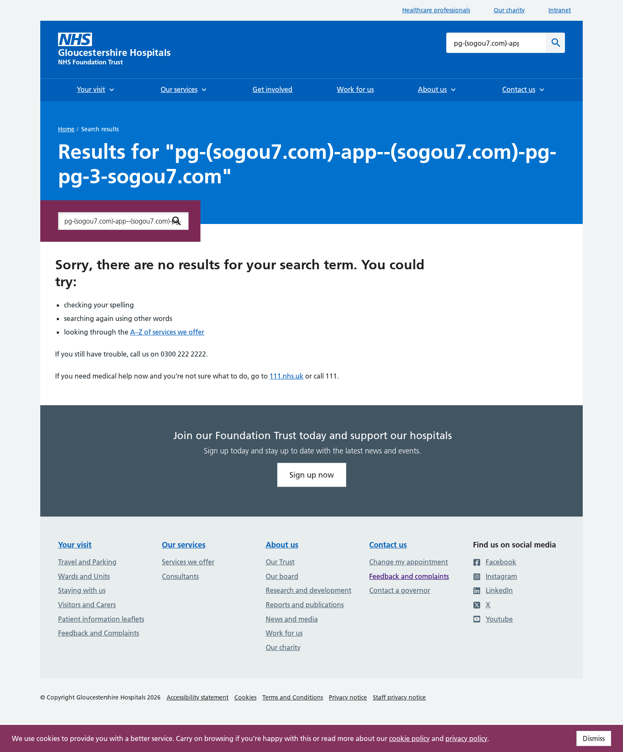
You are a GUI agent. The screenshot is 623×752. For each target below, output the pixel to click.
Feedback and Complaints (98, 633)
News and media (292, 619)
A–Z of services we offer (167, 332)
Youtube (499, 619)
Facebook (501, 562)
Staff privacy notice (399, 697)
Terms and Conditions (292, 697)
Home (66, 129)
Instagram (501, 576)
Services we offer (188, 562)
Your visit (75, 545)
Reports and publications (305, 604)
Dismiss (594, 738)
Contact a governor (399, 590)
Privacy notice (348, 697)
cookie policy (409, 738)
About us (282, 545)
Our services (184, 545)
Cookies (245, 697)
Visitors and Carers (87, 604)
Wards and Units (84, 576)
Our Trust (280, 562)
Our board (282, 576)
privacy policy (466, 738)
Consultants (180, 576)
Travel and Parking (87, 562)
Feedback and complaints (409, 576)
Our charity (509, 10)
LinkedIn (499, 590)
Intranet (559, 10)
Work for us (284, 633)
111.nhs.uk (286, 376)
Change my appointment (408, 562)
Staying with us (82, 590)
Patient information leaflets (101, 619)
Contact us (388, 545)
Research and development (308, 590)
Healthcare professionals (436, 10)
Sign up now (311, 475)
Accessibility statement (197, 697)
